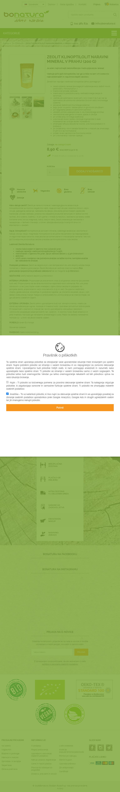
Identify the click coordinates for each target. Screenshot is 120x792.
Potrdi (60, 407)
